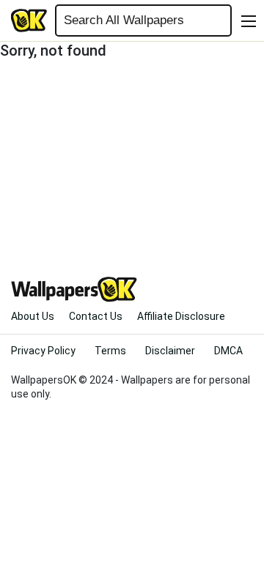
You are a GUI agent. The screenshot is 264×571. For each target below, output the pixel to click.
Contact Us (95, 316)
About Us (32, 316)
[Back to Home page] (29, 20)
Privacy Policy (43, 351)
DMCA (228, 351)
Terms (110, 351)
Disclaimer (170, 351)
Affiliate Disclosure (181, 316)
